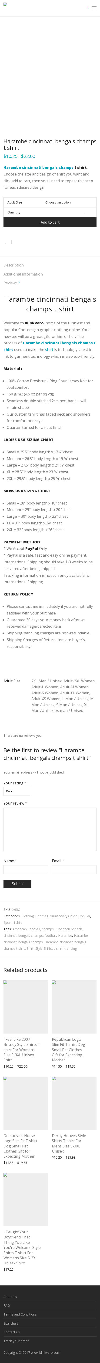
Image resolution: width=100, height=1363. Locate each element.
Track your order (16, 1341)
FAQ (6, 1305)
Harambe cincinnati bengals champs (38, 167)
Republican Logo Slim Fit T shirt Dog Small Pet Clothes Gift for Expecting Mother (68, 1050)
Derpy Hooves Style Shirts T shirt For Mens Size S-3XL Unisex (69, 1143)
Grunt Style (58, 916)
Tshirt (17, 922)
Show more (33, 1066)
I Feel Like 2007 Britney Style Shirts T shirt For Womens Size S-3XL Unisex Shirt (21, 1050)
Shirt (30, 948)
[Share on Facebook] (16, 242)
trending (70, 948)
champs (48, 929)
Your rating (15, 783)
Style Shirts (43, 948)
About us (10, 1296)
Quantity (13, 212)
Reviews (11, 282)
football (50, 935)
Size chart (10, 1323)
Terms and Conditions (20, 1314)
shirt (49, 349)
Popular (84, 916)
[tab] (50, 265)
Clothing (27, 916)
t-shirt (58, 948)
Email (58, 860)
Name (10, 860)
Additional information (23, 274)
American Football (26, 929)
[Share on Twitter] (23, 242)
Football (42, 916)
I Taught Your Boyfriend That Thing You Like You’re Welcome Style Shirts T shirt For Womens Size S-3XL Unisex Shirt (22, 1247)
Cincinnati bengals (69, 929)
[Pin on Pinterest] (30, 242)
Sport (7, 922)
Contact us (11, 1332)
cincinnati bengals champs (23, 935)
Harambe (65, 935)
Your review (15, 803)
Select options (12, 1066)
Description (13, 265)
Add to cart (50, 222)
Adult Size (14, 202)
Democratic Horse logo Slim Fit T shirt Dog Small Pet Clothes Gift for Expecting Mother (20, 1146)
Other (72, 916)
